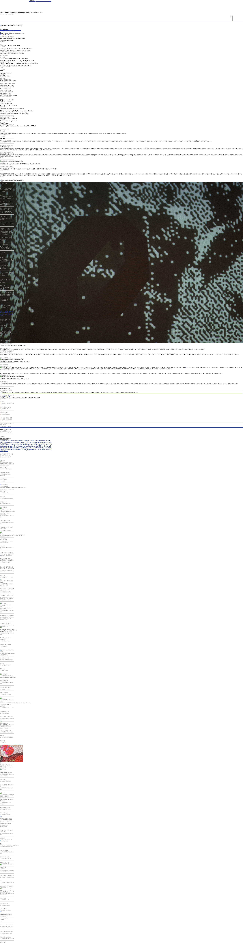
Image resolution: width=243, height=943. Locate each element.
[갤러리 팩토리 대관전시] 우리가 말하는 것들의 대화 (7, 553)
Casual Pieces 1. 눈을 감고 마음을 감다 (7, 589)
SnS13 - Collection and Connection (6, 638)
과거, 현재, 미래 (4, 674)
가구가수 (2, 698)
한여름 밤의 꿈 (3, 772)
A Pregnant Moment (5, 375)
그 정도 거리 (3, 502)
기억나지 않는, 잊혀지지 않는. (7, 746)
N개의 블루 (3, 326)
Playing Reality (4, 723)
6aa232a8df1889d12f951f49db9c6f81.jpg (25, 442)
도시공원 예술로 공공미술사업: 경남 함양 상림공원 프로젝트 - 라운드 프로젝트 (7, 567)
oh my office (3, 909)
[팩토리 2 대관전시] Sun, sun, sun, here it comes (6, 279)
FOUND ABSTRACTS (5, 687)
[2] (185, 367)
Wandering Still (4, 412)
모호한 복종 (3, 898)
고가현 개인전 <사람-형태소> (7, 653)
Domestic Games (4, 711)
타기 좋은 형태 (4, 484)
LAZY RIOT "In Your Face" (6, 595)
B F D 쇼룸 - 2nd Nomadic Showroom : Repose (6, 100)
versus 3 (2, 793)
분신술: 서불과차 (4, 117)
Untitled (2, 838)
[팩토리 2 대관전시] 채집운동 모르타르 (7, 238)
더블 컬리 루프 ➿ (4, 50)
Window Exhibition (5, 914)
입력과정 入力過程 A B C (6, 931)
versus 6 (2, 546)
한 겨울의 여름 (4, 381)
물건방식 (2, 491)
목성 (1, 843)
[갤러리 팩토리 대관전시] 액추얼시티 (6, 830)
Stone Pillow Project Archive (5, 341)
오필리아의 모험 (4, 759)
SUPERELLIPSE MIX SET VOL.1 (7, 167)
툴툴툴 (2, 195)
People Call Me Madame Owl (7, 511)
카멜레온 (2, 460)
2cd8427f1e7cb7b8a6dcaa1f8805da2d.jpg (25, 449)
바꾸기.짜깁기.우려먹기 (6, 773)
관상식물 (2, 106)
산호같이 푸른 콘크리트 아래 (7, 785)
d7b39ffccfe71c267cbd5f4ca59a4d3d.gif (25, 440)
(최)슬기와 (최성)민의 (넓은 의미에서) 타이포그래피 (13, 487)
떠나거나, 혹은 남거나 (5, 520)
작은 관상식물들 (4, 55)
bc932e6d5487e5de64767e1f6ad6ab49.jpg (26, 444)
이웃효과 (2, 741)
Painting (2, 534)
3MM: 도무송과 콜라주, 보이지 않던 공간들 (6, 61)
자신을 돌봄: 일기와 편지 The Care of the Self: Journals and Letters (6, 93)
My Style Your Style (5, 764)
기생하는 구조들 (4, 364)
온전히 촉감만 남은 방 (5, 407)
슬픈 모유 (2, 496)
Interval (2, 401)
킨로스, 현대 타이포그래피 (7, 886)
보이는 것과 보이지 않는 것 (7, 463)
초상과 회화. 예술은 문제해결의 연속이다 (7, 266)
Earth (1, 67)
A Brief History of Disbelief (7, 615)
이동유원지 (3, 779)
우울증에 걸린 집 (4, 796)
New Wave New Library (6, 202)
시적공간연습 (3, 507)
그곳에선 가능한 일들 (5, 937)
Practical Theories (4, 472)
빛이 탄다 (2, 668)
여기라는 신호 (3, 430)
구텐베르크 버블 (4, 299)
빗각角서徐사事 (4, 680)
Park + (2, 701)
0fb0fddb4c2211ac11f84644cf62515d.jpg (25, 446)
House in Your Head (5, 823)
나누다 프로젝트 (4, 903)
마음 (1, 606)
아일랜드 (2, 285)
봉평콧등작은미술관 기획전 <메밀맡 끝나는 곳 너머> (7, 152)
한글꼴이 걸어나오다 (5, 558)
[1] (24, 349)
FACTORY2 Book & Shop (6, 223)
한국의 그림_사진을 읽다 (6, 717)
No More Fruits (4, 348)
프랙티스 (2, 442)
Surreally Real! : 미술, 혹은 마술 (8, 630)
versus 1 (2, 919)
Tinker (1, 582)
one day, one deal (4, 856)
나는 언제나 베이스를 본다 (7, 292)
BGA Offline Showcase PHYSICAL (6, 73)
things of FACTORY (5, 305)
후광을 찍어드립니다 (5, 730)
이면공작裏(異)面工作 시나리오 (8, 677)
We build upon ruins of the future (7, 650)
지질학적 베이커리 (5, 134)
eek (1, 44)
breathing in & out (4, 862)
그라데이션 (3, 85)
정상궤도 (2, 122)
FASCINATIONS (4, 753)
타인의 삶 (2, 252)
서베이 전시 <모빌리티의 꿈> (6, 581)
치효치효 (2, 575)
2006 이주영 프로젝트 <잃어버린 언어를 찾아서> (12, 535)
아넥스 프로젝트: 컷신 (5, 79)
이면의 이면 (3, 603)
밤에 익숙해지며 (4, 692)
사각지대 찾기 (3, 479)
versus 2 (2, 868)
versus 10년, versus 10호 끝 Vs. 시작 (6, 319)
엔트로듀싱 (3, 867)
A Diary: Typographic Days (7, 890)
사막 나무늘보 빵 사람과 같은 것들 (7, 395)
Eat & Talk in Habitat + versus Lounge (5, 630)
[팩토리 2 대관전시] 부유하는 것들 (7, 272)
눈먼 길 (2, 161)
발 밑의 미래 (3, 257)
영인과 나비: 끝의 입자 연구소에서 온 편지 (6, 146)
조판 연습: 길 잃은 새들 (6, 418)
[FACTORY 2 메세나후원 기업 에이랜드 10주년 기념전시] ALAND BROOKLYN (7, 229)
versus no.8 (3, 436)
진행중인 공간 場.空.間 (6, 914)
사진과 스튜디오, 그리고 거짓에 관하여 (7, 423)
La (1, 881)
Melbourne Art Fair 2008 (6, 925)
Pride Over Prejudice (5, 112)
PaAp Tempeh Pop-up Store (6, 180)
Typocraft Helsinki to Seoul (7, 369)
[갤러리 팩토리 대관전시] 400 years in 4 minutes (6, 559)
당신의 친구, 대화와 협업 (6, 454)
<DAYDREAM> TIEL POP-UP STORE (7, 174)
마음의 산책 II (3, 467)
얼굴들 (2, 663)
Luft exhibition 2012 (5, 623)
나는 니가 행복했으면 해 (6, 819)
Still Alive (2, 388)
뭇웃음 (2, 735)
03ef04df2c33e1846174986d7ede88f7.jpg (26, 448)
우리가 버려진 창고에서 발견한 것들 (7, 800)
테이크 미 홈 (3, 216)
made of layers (4, 850)
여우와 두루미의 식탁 (5, 357)
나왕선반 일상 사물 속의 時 (7, 875)
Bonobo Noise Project (5, 818)
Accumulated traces (5, 807)
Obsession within (4, 658)
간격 (1, 844)
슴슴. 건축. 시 (3, 891)
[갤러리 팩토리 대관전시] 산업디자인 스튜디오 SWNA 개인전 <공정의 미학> (6, 333)
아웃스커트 (3, 608)
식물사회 (2, 514)
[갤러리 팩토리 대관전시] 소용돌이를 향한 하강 (6, 311)
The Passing (3, 539)
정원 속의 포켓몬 (4, 129)
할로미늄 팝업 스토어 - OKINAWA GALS (6, 208)
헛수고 (4, 33)
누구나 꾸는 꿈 (4, 812)
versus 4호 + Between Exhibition (5, 705)
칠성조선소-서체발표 (5, 140)
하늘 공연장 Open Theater (7, 724)
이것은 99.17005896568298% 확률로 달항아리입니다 (7, 188)
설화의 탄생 (3, 766)
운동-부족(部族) (4, 244)
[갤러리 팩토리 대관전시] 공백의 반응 (6, 527)
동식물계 (2, 447)
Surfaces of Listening (5, 644)
